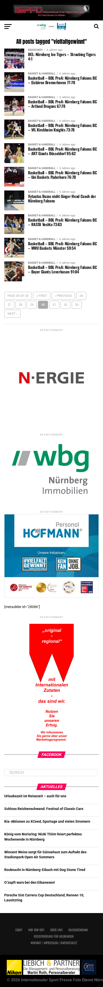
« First (41, 296)
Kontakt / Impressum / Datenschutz (54, 942)
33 (76, 305)
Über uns (56, 929)
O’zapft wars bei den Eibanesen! (29, 882)
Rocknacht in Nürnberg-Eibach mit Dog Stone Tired (44, 870)
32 (65, 305)
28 (20, 305)
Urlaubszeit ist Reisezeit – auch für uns (35, 796)
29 (32, 305)
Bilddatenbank (78, 929)
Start (18, 929)
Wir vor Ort (36, 929)
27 (9, 305)
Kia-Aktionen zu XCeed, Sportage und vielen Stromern (47, 821)
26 (81, 296)
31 (54, 305)
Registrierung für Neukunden (54, 936)
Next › (12, 313)
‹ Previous (63, 296)
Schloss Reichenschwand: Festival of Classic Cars (43, 809)
